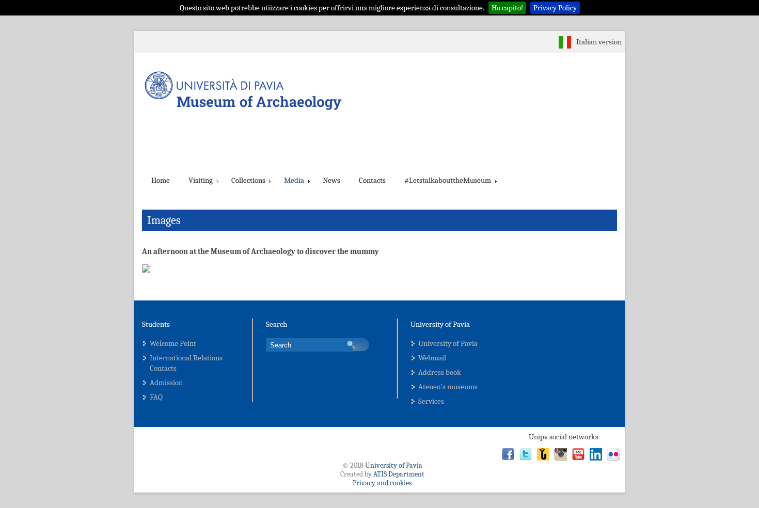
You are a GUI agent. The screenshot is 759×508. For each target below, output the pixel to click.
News (331, 180)
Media (294, 180)
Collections (248, 180)
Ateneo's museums (448, 386)
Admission (166, 382)
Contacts (372, 180)
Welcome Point (173, 343)
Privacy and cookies (382, 483)
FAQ (156, 397)
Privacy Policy (555, 7)
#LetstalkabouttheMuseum (447, 180)
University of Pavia (448, 343)
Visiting (200, 180)
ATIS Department (398, 474)
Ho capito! (507, 7)
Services (431, 401)
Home (160, 180)
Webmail (432, 357)
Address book (439, 372)
